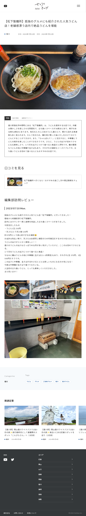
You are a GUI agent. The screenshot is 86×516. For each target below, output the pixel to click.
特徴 (7, 118)
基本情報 (15, 118)
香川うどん (66, 381)
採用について (32, 513)
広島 (40, 459)
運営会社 (7, 513)
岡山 (40, 464)
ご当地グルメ (47, 381)
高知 (40, 494)
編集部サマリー (27, 118)
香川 (8, 34)
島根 (40, 489)
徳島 (40, 479)
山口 (40, 469)
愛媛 (40, 474)
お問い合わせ (18, 513)
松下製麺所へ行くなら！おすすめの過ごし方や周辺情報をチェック (50, 181)
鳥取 (40, 499)
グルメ (37, 381)
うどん (29, 381)
